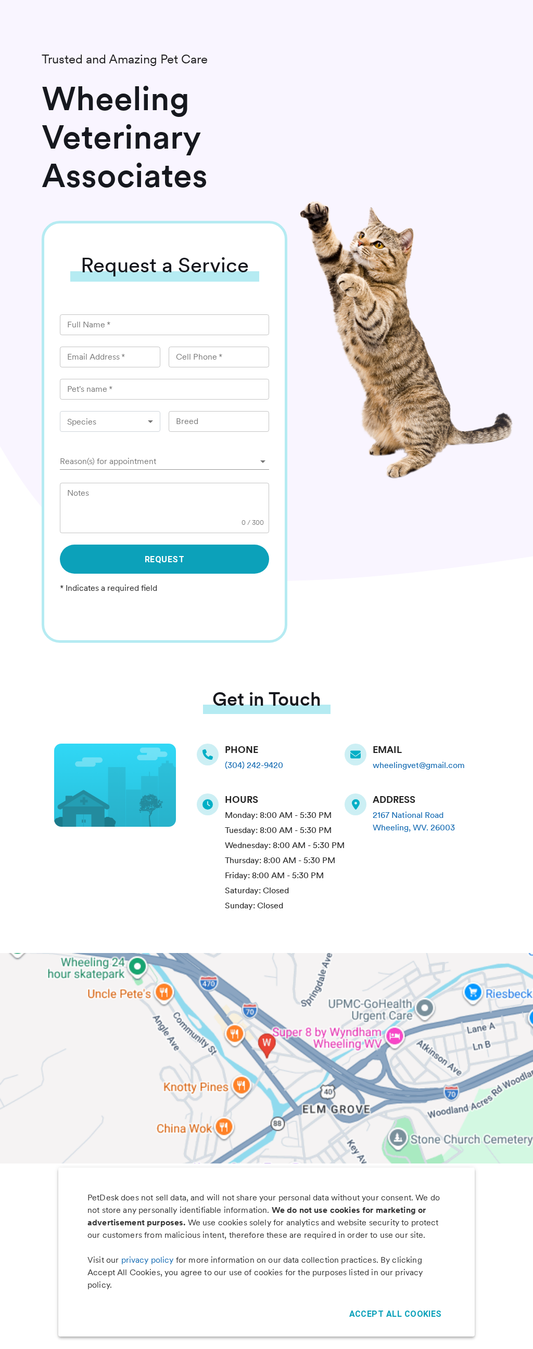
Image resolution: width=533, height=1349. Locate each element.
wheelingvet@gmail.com (419, 765)
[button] (164, 461)
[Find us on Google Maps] (359, 804)
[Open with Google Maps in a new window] (266, 1058)
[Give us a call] (211, 754)
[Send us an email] (359, 754)
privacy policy (147, 1260)
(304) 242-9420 (254, 765)
